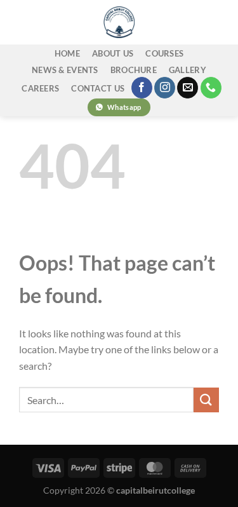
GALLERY (187, 70)
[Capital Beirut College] (119, 22)
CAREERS (40, 88)
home (67, 53)
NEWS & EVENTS (65, 70)
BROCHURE (133, 70)
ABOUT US (112, 53)
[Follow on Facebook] (141, 87)
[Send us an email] (187, 87)
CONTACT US (97, 88)
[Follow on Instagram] (164, 87)
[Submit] (206, 400)
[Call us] (211, 87)
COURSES (164, 53)
